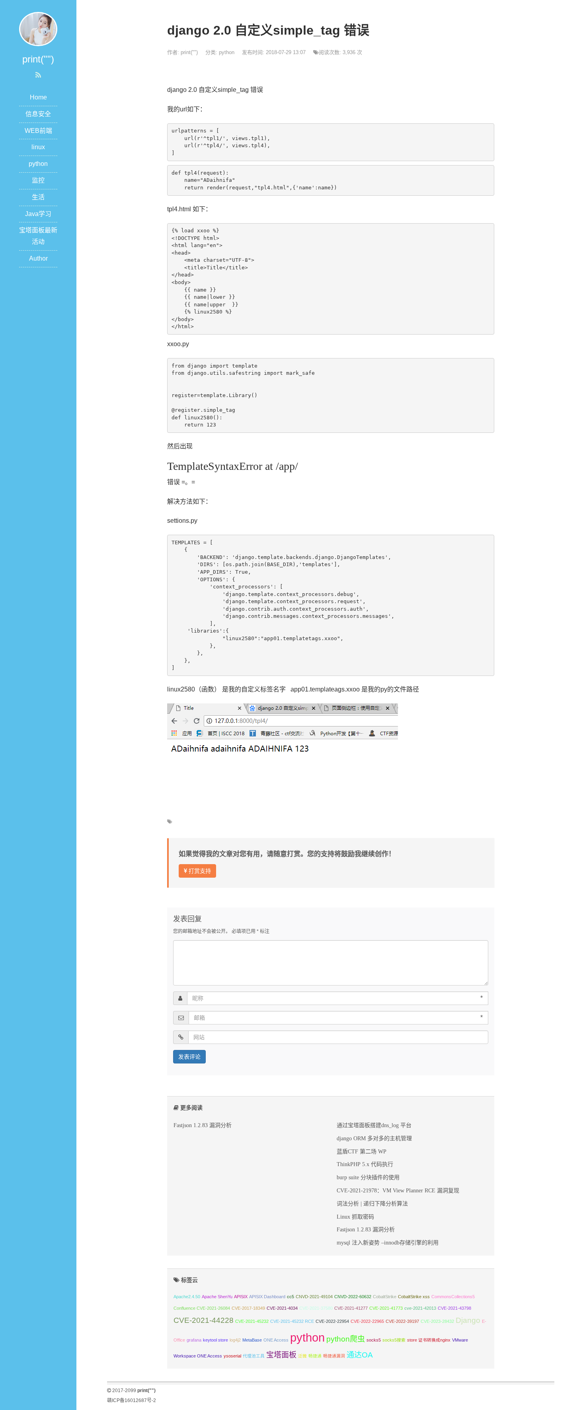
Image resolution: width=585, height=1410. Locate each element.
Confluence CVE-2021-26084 (202, 1308)
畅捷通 (315, 1356)
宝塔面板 (281, 1355)
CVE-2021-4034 (282, 1308)
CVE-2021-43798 (454, 1308)
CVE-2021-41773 (386, 1308)
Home (38, 97)
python (38, 163)
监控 (38, 180)
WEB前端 (38, 130)
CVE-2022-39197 (402, 1321)
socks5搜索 (394, 1340)
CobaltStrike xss (414, 1296)
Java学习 (38, 213)
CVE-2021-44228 (204, 1320)
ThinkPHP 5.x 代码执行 (365, 1164)
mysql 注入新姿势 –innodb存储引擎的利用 (388, 1242)
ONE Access (276, 1340)
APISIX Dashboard (267, 1296)
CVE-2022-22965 (367, 1321)
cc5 (290, 1296)
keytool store (215, 1340)
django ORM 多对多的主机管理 (374, 1138)
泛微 (302, 1356)
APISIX (241, 1296)
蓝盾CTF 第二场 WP (361, 1151)
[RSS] (38, 75)
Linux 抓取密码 (355, 1216)
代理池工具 (254, 1356)
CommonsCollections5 (453, 1296)
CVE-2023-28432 (437, 1321)
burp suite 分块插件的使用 (368, 1177)
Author (38, 258)
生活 (38, 197)
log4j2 (235, 1340)
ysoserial (232, 1356)
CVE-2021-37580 (316, 1308)
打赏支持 (199, 871)
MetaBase (252, 1340)
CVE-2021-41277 (351, 1308)
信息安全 (38, 114)
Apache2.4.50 (187, 1296)
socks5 (374, 1340)
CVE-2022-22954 (332, 1321)
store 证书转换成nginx (428, 1340)
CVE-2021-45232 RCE (292, 1321)
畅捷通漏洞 (334, 1356)
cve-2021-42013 (420, 1308)
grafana (194, 1340)
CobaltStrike (384, 1296)
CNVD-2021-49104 (314, 1296)
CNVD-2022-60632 (352, 1296)
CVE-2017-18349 (248, 1308)
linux (38, 147)
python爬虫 (345, 1339)
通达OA (360, 1355)
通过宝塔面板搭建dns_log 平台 (374, 1125)
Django (468, 1320)
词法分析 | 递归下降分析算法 (372, 1203)
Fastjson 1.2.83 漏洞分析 (203, 1125)
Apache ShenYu (217, 1296)
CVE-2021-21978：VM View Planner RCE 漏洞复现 (398, 1190)
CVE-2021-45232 (252, 1321)
